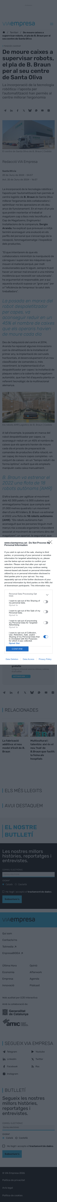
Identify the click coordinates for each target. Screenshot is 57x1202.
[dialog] (28, 601)
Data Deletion (12, 659)
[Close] (51, 543)
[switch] (45, 601)
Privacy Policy (45, 659)
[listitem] (28, 595)
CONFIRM (17, 649)
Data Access (28, 659)
